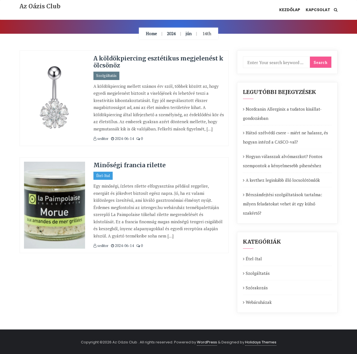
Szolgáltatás (106, 75)
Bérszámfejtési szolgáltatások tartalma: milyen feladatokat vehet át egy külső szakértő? (282, 204)
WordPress (207, 342)
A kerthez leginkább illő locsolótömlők (283, 180)
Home (151, 33)
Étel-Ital (103, 175)
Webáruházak (259, 302)
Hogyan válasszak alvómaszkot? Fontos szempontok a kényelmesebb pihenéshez (282, 161)
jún (188, 33)
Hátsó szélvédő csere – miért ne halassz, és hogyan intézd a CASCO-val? (285, 137)
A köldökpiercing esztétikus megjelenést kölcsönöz (158, 62)
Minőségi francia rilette (129, 165)
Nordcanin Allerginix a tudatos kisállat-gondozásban (282, 113)
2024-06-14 (124, 138)
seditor (102, 138)
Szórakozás (257, 287)
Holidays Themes (260, 342)
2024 (171, 33)
